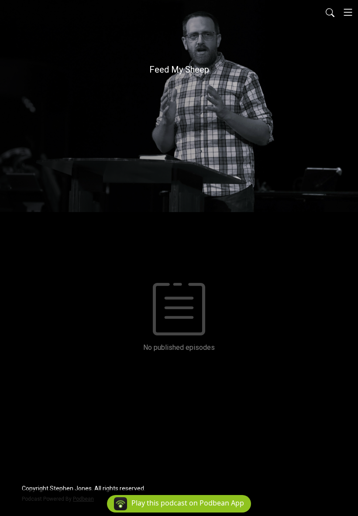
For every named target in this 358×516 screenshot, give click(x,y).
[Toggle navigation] (348, 12)
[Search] (330, 12)
